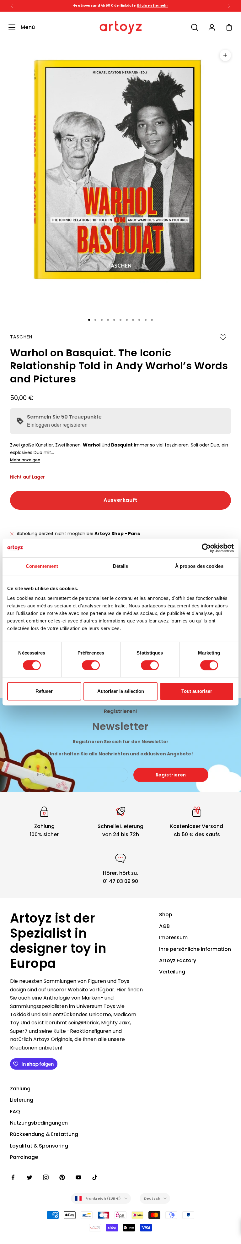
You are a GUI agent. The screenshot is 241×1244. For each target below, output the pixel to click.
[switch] (91, 665)
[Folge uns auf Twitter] (29, 1177)
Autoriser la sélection (120, 691)
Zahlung (20, 1088)
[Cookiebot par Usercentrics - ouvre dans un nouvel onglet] (206, 548)
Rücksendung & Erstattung (44, 1134)
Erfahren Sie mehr (152, 5)
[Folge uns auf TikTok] (95, 1177)
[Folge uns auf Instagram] (46, 1177)
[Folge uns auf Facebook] (13, 1177)
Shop (165, 914)
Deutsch (152, 1198)
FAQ (15, 1111)
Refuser (44, 691)
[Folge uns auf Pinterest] (62, 1177)
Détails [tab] (120, 566)
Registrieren (171, 775)
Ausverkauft (120, 500)
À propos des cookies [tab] (199, 566)
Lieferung (21, 1100)
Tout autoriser (196, 691)
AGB (164, 926)
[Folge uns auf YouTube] (78, 1177)
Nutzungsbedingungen (39, 1122)
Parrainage (24, 1157)
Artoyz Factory (177, 960)
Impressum (173, 937)
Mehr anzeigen (25, 460)
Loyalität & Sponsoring (39, 1145)
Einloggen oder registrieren (57, 425)
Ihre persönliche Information (195, 949)
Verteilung (172, 971)
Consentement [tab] (42, 566)
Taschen (21, 337)
